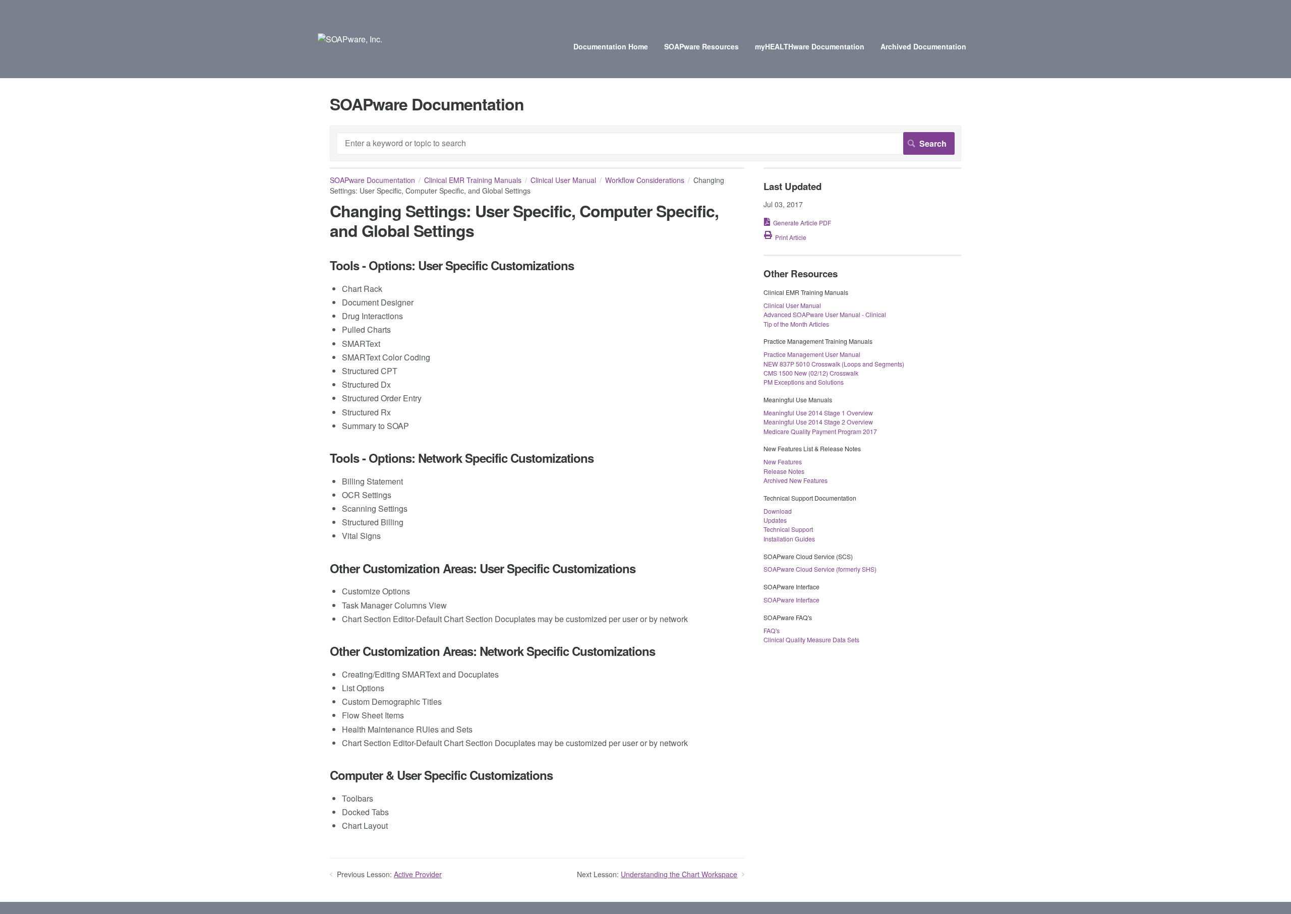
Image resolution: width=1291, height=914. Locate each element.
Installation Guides (789, 538)
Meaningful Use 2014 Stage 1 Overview (818, 412)
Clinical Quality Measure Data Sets (811, 639)
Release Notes (784, 471)
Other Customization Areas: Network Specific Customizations (492, 651)
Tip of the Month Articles (796, 324)
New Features (783, 461)
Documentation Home (610, 46)
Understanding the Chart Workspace (679, 874)
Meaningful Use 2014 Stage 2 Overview (818, 421)
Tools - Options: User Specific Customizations (452, 265)
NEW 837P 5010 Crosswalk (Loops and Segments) (834, 363)
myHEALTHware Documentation (809, 46)
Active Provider (418, 874)
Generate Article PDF (802, 222)
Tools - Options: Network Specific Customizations (462, 458)
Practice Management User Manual (812, 354)
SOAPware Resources (701, 46)
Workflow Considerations (644, 180)
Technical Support (788, 529)
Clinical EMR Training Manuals (472, 180)
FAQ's (772, 630)
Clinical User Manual (563, 180)
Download (778, 511)
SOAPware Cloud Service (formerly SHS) (820, 569)
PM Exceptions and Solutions (804, 382)
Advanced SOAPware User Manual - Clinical (825, 314)
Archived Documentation (923, 46)
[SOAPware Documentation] (350, 39)
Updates (775, 520)
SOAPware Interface (791, 599)
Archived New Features (796, 480)
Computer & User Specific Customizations (441, 775)
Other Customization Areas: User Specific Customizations (482, 568)
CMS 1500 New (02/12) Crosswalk (811, 373)
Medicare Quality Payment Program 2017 (820, 431)
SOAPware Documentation (372, 180)
